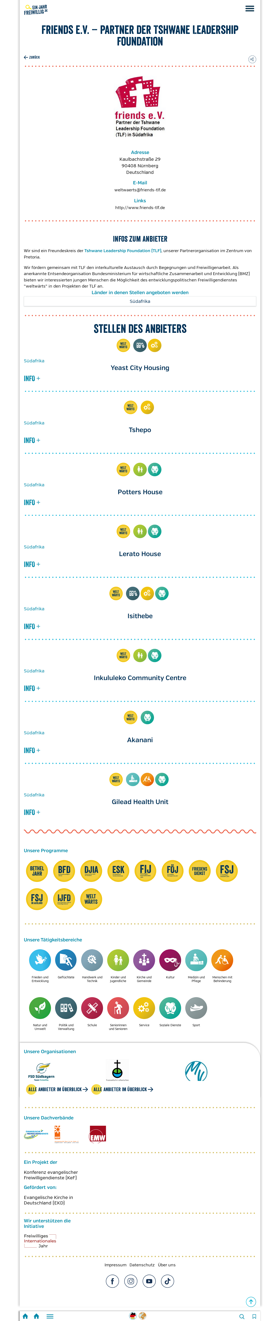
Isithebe (140, 616)
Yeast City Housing (140, 368)
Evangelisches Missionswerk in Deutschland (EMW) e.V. (97, 1134)
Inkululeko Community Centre (140, 678)
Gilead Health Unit (140, 802)
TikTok (167, 1281)
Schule (92, 1025)
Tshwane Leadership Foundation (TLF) (122, 251)
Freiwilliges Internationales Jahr (46, 1242)
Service (154, 345)
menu (249, 8)
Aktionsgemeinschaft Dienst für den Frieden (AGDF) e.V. (66, 1134)
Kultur (170, 977)
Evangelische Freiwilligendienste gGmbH (36, 1134)
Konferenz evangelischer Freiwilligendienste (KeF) (51, 1175)
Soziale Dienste (154, 469)
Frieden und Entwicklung (40, 979)
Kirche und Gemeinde (144, 979)
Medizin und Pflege (133, 779)
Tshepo (140, 430)
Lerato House (140, 554)
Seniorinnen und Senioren (118, 1027)
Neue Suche (242, 1316)
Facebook (112, 1281)
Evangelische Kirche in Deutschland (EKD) (48, 1200)
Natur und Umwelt (40, 1027)
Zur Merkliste (254, 1316)
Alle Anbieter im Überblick (55, 1089)
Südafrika (140, 301)
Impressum (115, 1265)
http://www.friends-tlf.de (140, 207)
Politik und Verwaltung (140, 345)
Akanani (140, 740)
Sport (196, 1025)
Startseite (25, 1317)
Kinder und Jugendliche (140, 469)
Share (252, 59)
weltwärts (123, 345)
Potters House (140, 492)
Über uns (167, 1265)
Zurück (34, 57)
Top (251, 1302)
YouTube (149, 1281)
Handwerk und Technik (92, 979)
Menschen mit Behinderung (147, 779)
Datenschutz (142, 1265)
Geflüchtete (66, 977)
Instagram (130, 1281)
